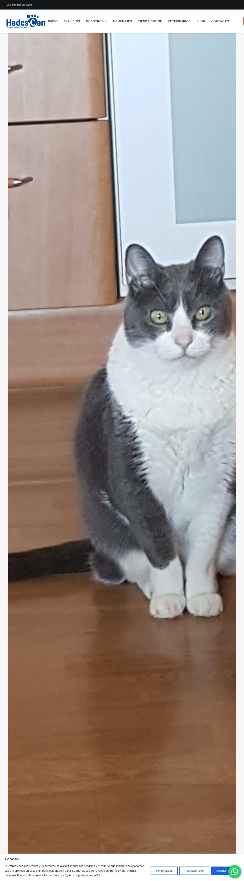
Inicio (53, 21)
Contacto (220, 21)
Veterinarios (179, 21)
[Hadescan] (25, 21)
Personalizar (164, 870)
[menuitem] (52, 21)
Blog (201, 21)
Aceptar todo (225, 870)
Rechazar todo (194, 870)
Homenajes (122, 21)
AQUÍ (97, 875)
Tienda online (150, 21)
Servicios (72, 21)
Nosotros (95, 21)
